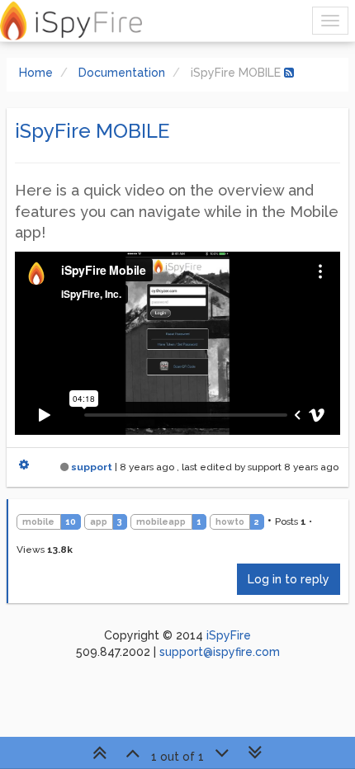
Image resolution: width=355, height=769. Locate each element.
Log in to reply (288, 579)
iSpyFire (228, 635)
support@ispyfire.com (219, 651)
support (91, 467)
